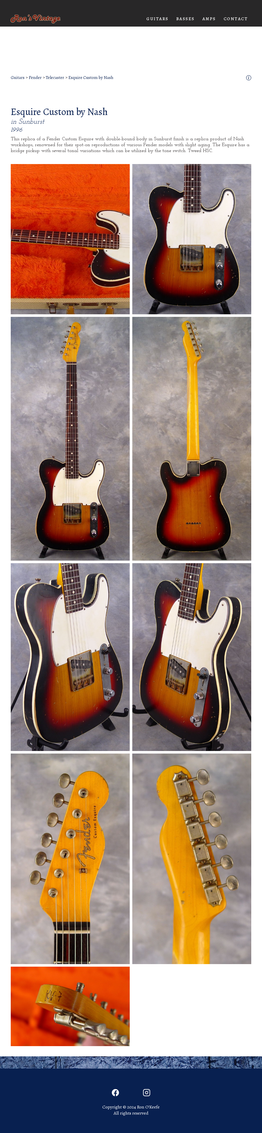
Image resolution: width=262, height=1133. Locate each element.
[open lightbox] (70, 239)
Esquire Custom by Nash (90, 77)
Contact (236, 19)
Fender (35, 77)
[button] (157, 19)
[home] (35, 19)
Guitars (18, 77)
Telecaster (55, 77)
